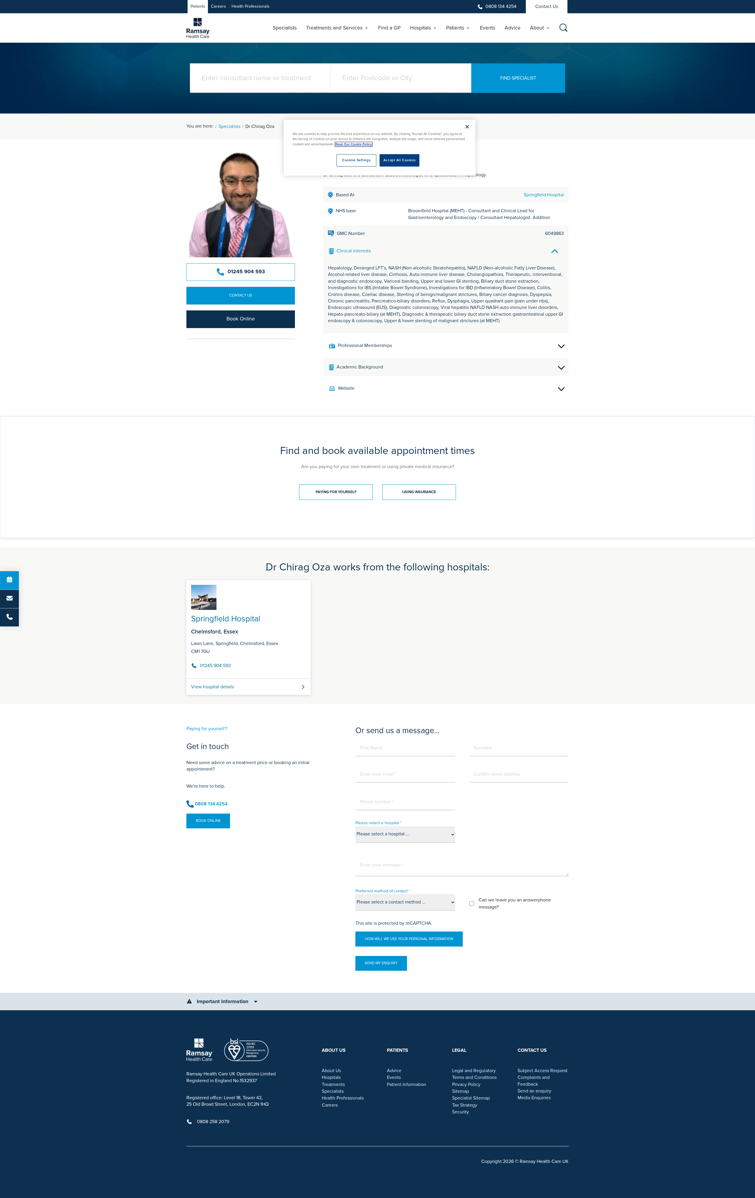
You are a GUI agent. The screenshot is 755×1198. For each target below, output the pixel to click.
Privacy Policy (466, 1084)
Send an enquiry (534, 1091)
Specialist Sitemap (471, 1098)
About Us (331, 1071)
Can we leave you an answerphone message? (515, 903)
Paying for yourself (336, 492)
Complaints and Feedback (534, 1080)
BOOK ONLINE (208, 820)
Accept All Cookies (399, 160)
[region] (379, 147)
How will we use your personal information (409, 939)
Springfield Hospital (544, 195)
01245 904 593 (246, 272)
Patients (198, 6)
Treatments (333, 1084)
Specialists (229, 126)
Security (460, 1112)
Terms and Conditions (474, 1077)
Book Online (240, 319)
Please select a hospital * (378, 822)
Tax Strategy (464, 1105)
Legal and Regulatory (474, 1071)
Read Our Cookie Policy (353, 144)
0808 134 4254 (500, 6)
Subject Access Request (542, 1071)
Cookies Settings (356, 160)
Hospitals (331, 1077)
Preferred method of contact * (382, 890)
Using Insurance (419, 492)
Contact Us (546, 6)
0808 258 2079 (213, 1122)
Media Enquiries (534, 1098)
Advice (394, 1071)
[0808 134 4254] (9, 617)
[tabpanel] (377, 635)
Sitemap (460, 1091)
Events (394, 1077)
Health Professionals (251, 6)
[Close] (467, 126)
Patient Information (406, 1084)
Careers (218, 6)
